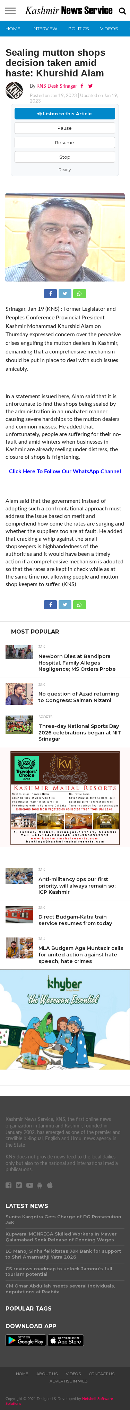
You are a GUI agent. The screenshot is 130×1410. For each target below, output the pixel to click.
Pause (65, 128)
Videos (109, 28)
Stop (64, 157)
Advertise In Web (69, 1381)
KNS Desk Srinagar (56, 86)
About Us (47, 1373)
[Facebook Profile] (82, 86)
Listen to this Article (67, 113)
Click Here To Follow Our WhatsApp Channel (65, 471)
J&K (41, 647)
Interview (45, 28)
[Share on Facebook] (51, 293)
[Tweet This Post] (65, 293)
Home (13, 28)
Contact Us (101, 1373)
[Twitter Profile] (90, 86)
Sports (45, 717)
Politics (78, 28)
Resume (64, 142)
